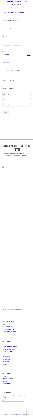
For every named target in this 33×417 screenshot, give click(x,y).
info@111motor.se (11, 331)
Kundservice (10, 1)
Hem (3, 344)
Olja (3, 354)
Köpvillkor (5, 381)
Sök (5, 112)
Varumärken (18, 1)
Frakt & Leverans (7, 379)
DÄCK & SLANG (7, 351)
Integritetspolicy (7, 384)
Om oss (13, 4)
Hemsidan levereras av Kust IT (23, 414)
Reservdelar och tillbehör (9, 346)
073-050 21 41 (20, 7)
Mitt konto (20, 4)
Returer (4, 376)
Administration (12, 414)
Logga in (25, 1)
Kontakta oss (6, 356)
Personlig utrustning (8, 349)
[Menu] (28, 54)
